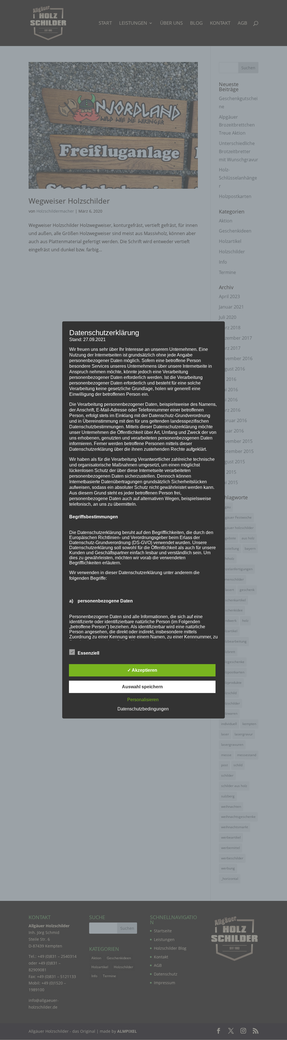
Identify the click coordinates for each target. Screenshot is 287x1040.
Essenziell (88, 653)
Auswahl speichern (142, 686)
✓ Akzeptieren (142, 670)
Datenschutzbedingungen (143, 709)
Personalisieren (143, 699)
